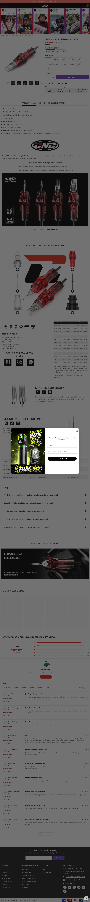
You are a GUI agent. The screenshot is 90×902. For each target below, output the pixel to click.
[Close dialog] (77, 430)
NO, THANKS (62, 464)
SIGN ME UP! (62, 458)
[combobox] (50, 451)
